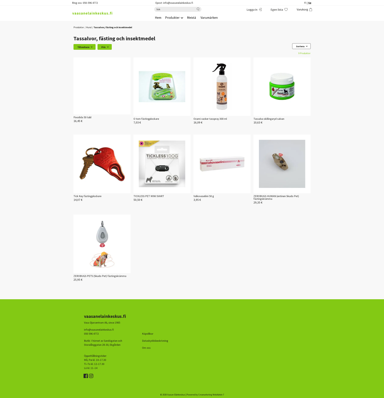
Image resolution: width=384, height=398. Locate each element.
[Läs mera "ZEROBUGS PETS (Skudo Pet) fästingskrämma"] (102, 244)
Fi (305, 2)
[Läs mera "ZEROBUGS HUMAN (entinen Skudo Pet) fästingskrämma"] (282, 164)
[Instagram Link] (91, 374)
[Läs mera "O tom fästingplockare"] (162, 87)
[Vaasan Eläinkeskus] (110, 13)
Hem (158, 17)
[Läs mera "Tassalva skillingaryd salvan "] (282, 87)
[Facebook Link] (86, 374)
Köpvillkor (147, 333)
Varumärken (209, 17)
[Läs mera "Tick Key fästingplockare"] (102, 164)
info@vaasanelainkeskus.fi (99, 329)
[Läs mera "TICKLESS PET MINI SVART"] (162, 164)
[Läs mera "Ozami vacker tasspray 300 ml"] (222, 87)
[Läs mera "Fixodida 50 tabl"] (102, 86)
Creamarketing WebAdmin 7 (211, 394)
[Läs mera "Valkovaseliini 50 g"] (222, 164)
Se (309, 2)
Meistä (191, 17)
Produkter (79, 27)
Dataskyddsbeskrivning (155, 340)
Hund (89, 27)
